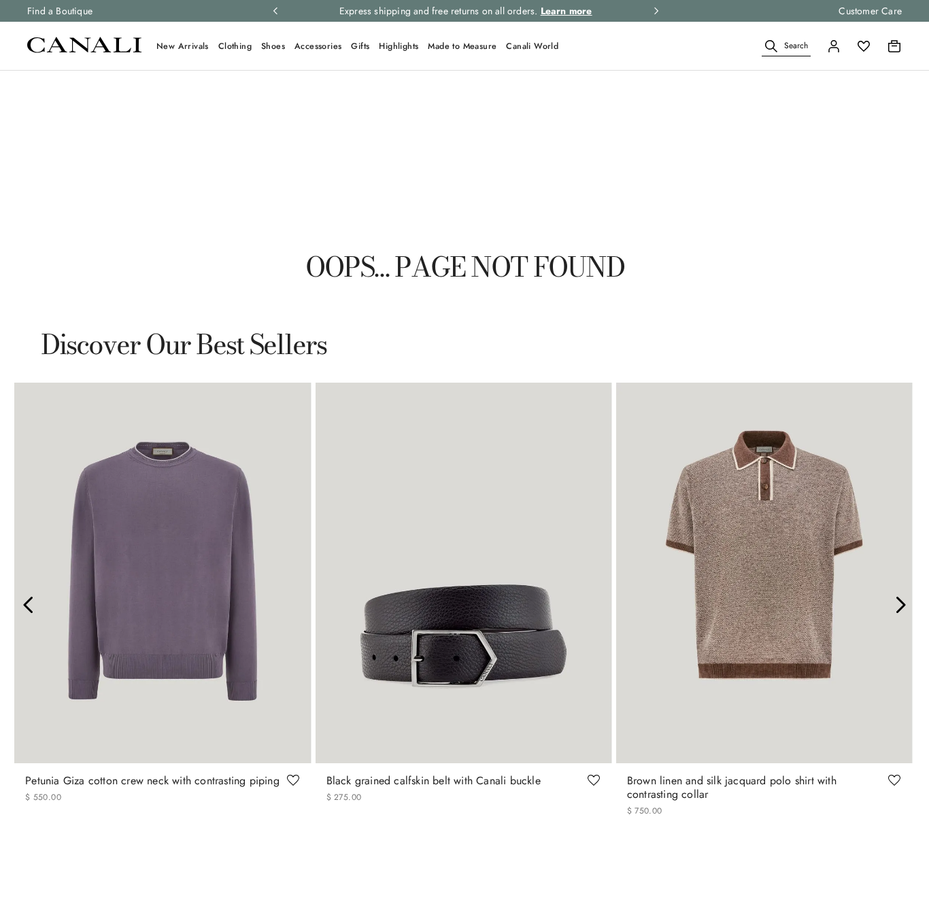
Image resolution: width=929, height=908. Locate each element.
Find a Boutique (59, 10)
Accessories (317, 46)
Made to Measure (462, 46)
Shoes (273, 46)
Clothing (235, 46)
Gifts (360, 46)
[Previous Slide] (28, 605)
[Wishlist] (864, 46)
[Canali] (84, 49)
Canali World (532, 46)
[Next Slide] (900, 605)
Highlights (398, 46)
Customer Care (870, 10)
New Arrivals (182, 46)
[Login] (834, 46)
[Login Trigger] (834, 46)
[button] (771, 46)
